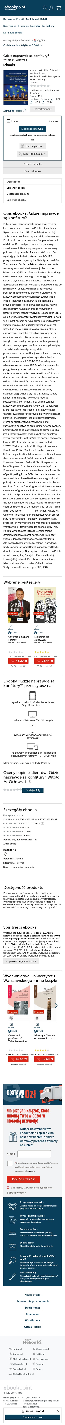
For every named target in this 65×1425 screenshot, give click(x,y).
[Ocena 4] (41, 86)
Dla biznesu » (27, 1242)
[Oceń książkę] (45, 86)
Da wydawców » (29, 1229)
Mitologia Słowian (44, 1035)
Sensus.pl (17, 1354)
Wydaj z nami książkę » (32, 1215)
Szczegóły (16, 187)
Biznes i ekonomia (12, 866)
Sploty (39, 1369)
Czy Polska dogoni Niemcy (18, 638)
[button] (56, 607)
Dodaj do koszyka (32, 128)
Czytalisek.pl (19, 1369)
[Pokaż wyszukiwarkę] (45, 7)
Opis (13, 181)
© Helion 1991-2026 (12, 1393)
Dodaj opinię (33, 790)
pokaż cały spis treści (22, 961)
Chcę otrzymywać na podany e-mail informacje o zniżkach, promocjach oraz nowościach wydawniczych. (36, 1166)
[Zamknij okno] (58, 1411)
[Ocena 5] (44, 86)
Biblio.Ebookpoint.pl (22, 1374)
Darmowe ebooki (12, 32)
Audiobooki (32, 19)
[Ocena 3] (38, 86)
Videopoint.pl (19, 1364)
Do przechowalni (32, 170)
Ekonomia (29, 866)
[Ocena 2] (34, 86)
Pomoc (45, 762)
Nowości (35, 25)
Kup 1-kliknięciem (33, 153)
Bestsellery (48, 25)
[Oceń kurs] (12, 789)
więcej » (31, 1171)
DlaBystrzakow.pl (21, 1359)
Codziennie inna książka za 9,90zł (21, 45)
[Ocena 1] (31, 86)
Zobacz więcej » (16, 1192)
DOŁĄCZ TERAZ (23, 1179)
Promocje (23, 25)
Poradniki (8, 858)
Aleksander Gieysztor (44, 1038)
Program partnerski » (32, 1202)
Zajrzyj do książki (12, 110)
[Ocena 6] (48, 86)
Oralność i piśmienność (15, 1037)
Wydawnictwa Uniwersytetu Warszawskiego (45, 78)
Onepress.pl (42, 1349)
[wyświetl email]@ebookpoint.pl (43, 1400)
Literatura (8, 862)
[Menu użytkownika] (51, 8)
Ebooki (20, 19)
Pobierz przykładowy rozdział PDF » (21, 839)
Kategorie (9, 19)
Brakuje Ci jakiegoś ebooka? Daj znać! (37, 1257)
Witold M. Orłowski (49, 70)
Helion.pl (17, 1349)
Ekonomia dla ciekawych (41, 638)
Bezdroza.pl (42, 1359)
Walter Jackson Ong (17, 1041)
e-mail (11, 1154)
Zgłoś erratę (9, 843)
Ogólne (19, 858)
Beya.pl (40, 1364)
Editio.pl (40, 1354)
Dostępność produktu (18, 193)
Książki (44, 19)
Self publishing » (29, 1272)
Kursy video (9, 25)
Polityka (20, 862)
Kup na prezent (34, 146)
